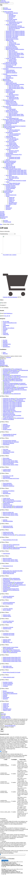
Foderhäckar (6, 68)
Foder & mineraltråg (10, 92)
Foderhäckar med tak (10, 71)
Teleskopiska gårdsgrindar (12, 37)
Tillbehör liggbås (12, 61)
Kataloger (2, 213)
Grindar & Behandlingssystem (10, 322)
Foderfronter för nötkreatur (12, 13)
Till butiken (11, 858)
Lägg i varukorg (12, 254)
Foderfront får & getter (11, 101)
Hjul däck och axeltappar (8, 328)
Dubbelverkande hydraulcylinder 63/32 (17, 171)
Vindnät (7, 196)
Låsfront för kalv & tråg (14, 23)
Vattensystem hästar (10, 96)
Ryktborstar (5, 333)
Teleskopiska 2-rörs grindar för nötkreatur (15, 31)
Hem (1, 224)
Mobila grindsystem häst (11, 123)
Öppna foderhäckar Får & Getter (16, 105)
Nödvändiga (4, 751)
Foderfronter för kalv (10, 20)
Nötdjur (4, 330)
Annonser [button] (2, 839)
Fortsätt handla (5, 860)
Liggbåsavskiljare (13, 59)
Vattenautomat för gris (14, 118)
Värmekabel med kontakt (14, 157)
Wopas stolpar (12, 50)
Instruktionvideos (4, 216)
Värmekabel (8, 155)
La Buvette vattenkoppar (14, 129)
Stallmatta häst (9, 165)
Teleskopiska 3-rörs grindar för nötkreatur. (15, 32)
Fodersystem (8, 107)
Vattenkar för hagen (10, 141)
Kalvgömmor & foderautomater (10, 63)
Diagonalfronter (12, 15)
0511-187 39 (7, 315)
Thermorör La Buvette (14, 150)
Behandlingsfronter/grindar (12, 48)
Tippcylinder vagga (13, 176)
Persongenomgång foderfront (15, 25)
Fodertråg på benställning (11, 75)
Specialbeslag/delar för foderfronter (17, 27)
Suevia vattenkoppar (13, 131)
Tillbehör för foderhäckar (11, 72)
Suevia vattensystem (13, 148)
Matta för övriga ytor (10, 166)
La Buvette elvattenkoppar (15, 133)
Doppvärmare (9, 207)
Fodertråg (5, 74)
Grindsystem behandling (11, 46)
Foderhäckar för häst (10, 90)
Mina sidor (7, 2)
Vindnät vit (11, 201)
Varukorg (2, 2)
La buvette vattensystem (14, 146)
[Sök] (1, 5)
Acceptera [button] (11, 727)
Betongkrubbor (6, 79)
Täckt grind (11, 41)
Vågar (8, 382)
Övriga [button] (1, 847)
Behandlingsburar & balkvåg (12, 122)
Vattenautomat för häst (14, 98)
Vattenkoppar (9, 128)
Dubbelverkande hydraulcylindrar (13, 168)
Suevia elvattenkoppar (14, 135)
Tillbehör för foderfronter (11, 24)
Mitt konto (5, 353)
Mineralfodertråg (9, 77)
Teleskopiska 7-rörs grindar (12, 36)
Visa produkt (6, 254)
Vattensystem (9, 116)
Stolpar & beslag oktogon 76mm (16, 53)
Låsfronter (11, 14)
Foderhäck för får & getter (12, 103)
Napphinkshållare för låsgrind (15, 22)
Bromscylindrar (9, 179)
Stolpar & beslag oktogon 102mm (16, 54)
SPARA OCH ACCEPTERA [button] (7, 853)
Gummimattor (6, 325)
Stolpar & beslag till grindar (12, 111)
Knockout (8, 357)
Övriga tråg (8, 76)
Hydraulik (5, 329)
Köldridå (8, 206)
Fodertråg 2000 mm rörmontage (10, 297)
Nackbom (11, 18)
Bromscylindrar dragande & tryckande (17, 180)
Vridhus (7, 181)
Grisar (4, 324)
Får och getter (6, 321)
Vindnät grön (12, 197)
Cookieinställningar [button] (4, 727)
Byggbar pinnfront (13, 19)
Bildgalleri (2, 215)
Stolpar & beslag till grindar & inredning (15, 49)
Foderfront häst (9, 89)
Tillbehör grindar (9, 40)
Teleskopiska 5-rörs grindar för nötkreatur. (15, 35)
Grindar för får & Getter (11, 102)
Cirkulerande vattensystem (12, 145)
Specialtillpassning (13, 202)
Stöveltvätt (8, 209)
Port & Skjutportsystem (11, 194)
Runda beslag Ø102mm (14, 55)
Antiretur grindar (12, 42)
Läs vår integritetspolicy (10, 725)
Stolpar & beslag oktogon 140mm (16, 57)
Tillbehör (8, 159)
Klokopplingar (12, 29)
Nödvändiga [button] (3, 750)
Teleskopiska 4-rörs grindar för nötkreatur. (15, 33)
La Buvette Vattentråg (11, 137)
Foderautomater (9, 66)
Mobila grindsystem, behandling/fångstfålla (15, 120)
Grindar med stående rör (11, 110)
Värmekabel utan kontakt (14, 158)
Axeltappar (8, 189)
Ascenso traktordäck (10, 188)
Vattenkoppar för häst (13, 97)
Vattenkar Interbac (13, 144)
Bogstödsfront (12, 16)
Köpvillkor (2, 214)
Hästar (4, 326)
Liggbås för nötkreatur (11, 58)
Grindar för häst (9, 81)
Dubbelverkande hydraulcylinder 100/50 (18, 174)
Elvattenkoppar (9, 132)
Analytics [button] (2, 832)
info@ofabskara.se (8, 313)
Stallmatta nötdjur (10, 163)
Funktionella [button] (3, 818)
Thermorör (8, 149)
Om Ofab (2, 211)
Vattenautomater (9, 136)
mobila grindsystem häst (11, 83)
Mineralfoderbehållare (14, 94)
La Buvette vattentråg (13, 139)
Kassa (4, 352)
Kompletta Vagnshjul (10, 185)
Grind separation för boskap (12, 38)
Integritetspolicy (6, 346)
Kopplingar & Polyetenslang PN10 (14, 154)
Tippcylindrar (9, 175)
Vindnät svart (12, 200)
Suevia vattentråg (12, 140)
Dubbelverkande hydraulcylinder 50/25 (17, 170)
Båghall (9, 392)
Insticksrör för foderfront (14, 28)
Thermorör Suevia (13, 152)
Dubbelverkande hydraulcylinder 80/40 (17, 172)
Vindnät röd (11, 198)
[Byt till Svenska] (5, 7)
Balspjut (7, 193)
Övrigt (4, 331)
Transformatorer (9, 153)
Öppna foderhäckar (10, 70)
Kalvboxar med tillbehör (11, 62)
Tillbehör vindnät (12, 204)
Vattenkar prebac (12, 142)
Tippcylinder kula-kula (14, 178)
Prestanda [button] (2, 825)
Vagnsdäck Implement (11, 187)
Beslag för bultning (13, 51)
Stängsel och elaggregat (20, 383)
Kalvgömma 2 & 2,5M (11, 64)
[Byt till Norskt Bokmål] (7, 9)
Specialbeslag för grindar (14, 44)
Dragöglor (8, 205)
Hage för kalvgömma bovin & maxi (14, 67)
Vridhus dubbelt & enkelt (14, 183)
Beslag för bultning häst (14, 85)
